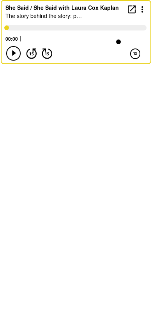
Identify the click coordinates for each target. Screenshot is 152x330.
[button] (142, 9)
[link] (132, 9)
